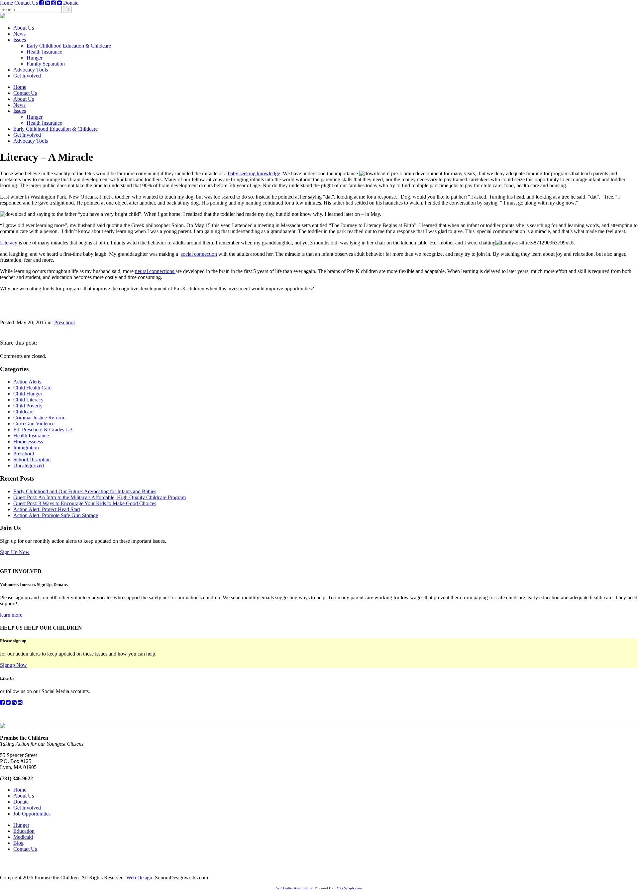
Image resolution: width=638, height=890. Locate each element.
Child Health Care (32, 387)
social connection (199, 254)
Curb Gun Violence (33, 423)
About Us (23, 28)
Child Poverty (28, 405)
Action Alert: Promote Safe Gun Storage (55, 515)
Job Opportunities (32, 813)
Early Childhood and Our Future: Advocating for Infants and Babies (84, 491)
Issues (19, 40)
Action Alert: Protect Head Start (46, 509)
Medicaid (23, 837)
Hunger (35, 58)
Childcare (23, 411)
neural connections (155, 271)
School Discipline (32, 459)
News (19, 34)
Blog (18, 843)
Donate (70, 3)
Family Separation (46, 64)
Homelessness (28, 441)
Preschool (64, 322)
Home (6, 3)
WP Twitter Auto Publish (295, 888)
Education (24, 831)
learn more (11, 615)
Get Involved (27, 75)
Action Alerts (27, 381)
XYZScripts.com (349, 888)
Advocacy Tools (30, 70)
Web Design (139, 877)
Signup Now (13, 665)
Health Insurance (44, 52)
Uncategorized (28, 465)
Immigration (26, 447)
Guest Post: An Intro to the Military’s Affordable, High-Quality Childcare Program (99, 497)
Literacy (8, 242)
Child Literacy (28, 399)
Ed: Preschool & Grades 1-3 (42, 429)
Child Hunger (27, 393)
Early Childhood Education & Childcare (69, 46)
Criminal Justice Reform (38, 417)
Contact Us (26, 3)
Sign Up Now (15, 552)
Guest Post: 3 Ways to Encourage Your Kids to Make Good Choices (84, 503)
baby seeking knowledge (254, 173)
